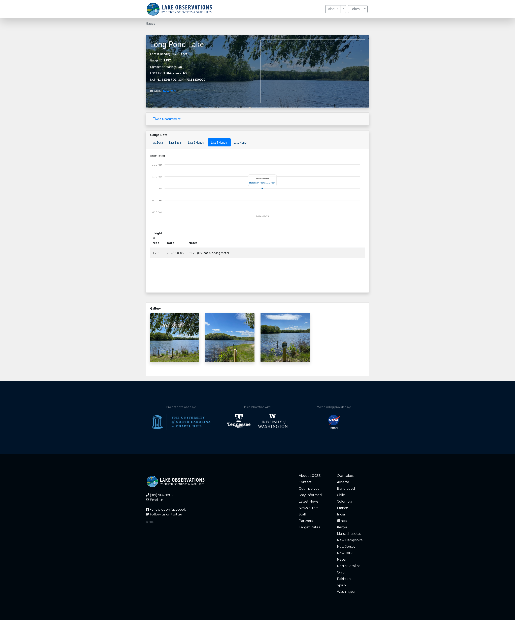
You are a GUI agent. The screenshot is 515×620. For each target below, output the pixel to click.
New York (169, 91)
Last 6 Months (196, 142)
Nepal (342, 559)
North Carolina (348, 566)
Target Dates (309, 527)
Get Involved (309, 488)
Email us (156, 500)
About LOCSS (310, 476)
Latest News (308, 501)
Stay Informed (310, 495)
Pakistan (344, 579)
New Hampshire (350, 540)
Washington (346, 592)
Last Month (240, 142)
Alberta (343, 482)
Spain (341, 585)
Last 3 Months (219, 142)
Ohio (341, 572)
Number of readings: (166, 67)
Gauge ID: (161, 60)
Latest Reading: (168, 54)
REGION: (163, 91)
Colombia (344, 501)
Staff (302, 514)
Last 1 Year (175, 142)
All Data (158, 142)
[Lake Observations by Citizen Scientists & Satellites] (179, 9)
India (341, 514)
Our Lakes (345, 476)
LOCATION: (168, 73)
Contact (305, 482)
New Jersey (346, 546)
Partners (306, 521)
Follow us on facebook (167, 509)
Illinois (342, 521)
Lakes (354, 9)
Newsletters (308, 508)
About (333, 9)
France (342, 508)
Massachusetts (348, 534)
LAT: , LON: (177, 80)
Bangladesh (346, 488)
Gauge (150, 23)
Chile (341, 495)
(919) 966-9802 (161, 495)
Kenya (342, 527)
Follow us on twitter (165, 514)
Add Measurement (168, 119)
